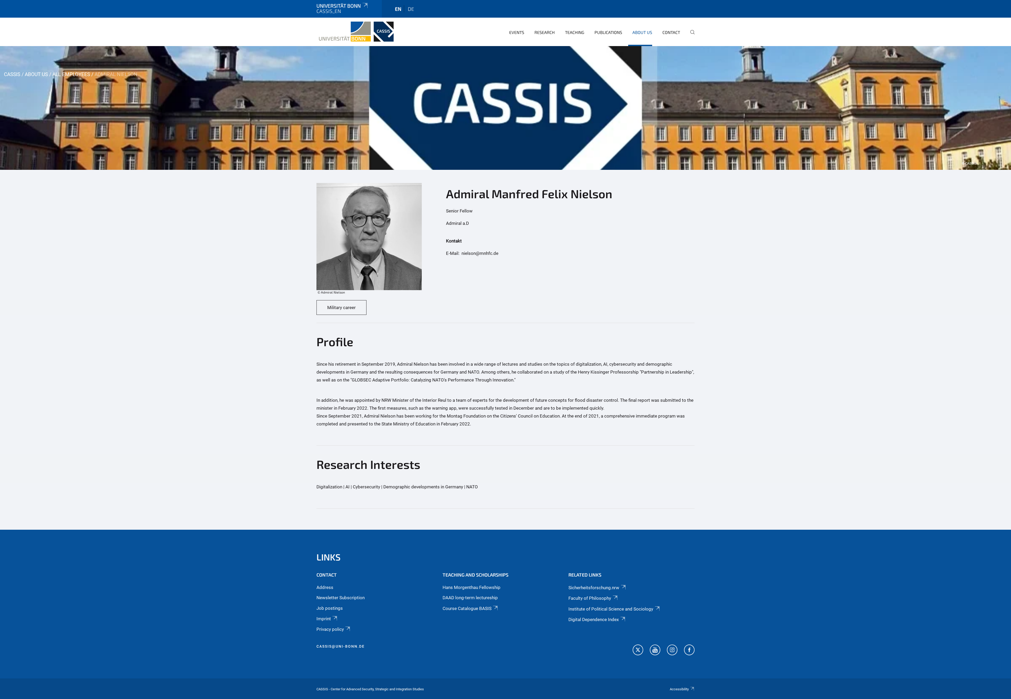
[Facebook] (689, 650)
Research (544, 32)
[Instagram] (672, 650)
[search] (690, 36)
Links (328, 557)
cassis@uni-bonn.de (340, 646)
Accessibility (679, 689)
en (398, 9)
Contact (671, 32)
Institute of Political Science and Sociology (610, 609)
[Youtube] (655, 650)
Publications (608, 32)
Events (516, 32)
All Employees (71, 74)
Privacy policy (330, 629)
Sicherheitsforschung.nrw (593, 587)
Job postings (329, 608)
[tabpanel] (505, 108)
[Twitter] (638, 650)
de (411, 9)
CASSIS (12, 74)
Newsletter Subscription (340, 597)
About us (642, 32)
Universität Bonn (338, 6)
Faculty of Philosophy (589, 598)
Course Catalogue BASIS (467, 608)
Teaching (574, 32)
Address (324, 587)
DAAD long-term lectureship (470, 597)
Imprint (323, 618)
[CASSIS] (355, 32)
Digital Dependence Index (593, 619)
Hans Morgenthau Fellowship (471, 587)
